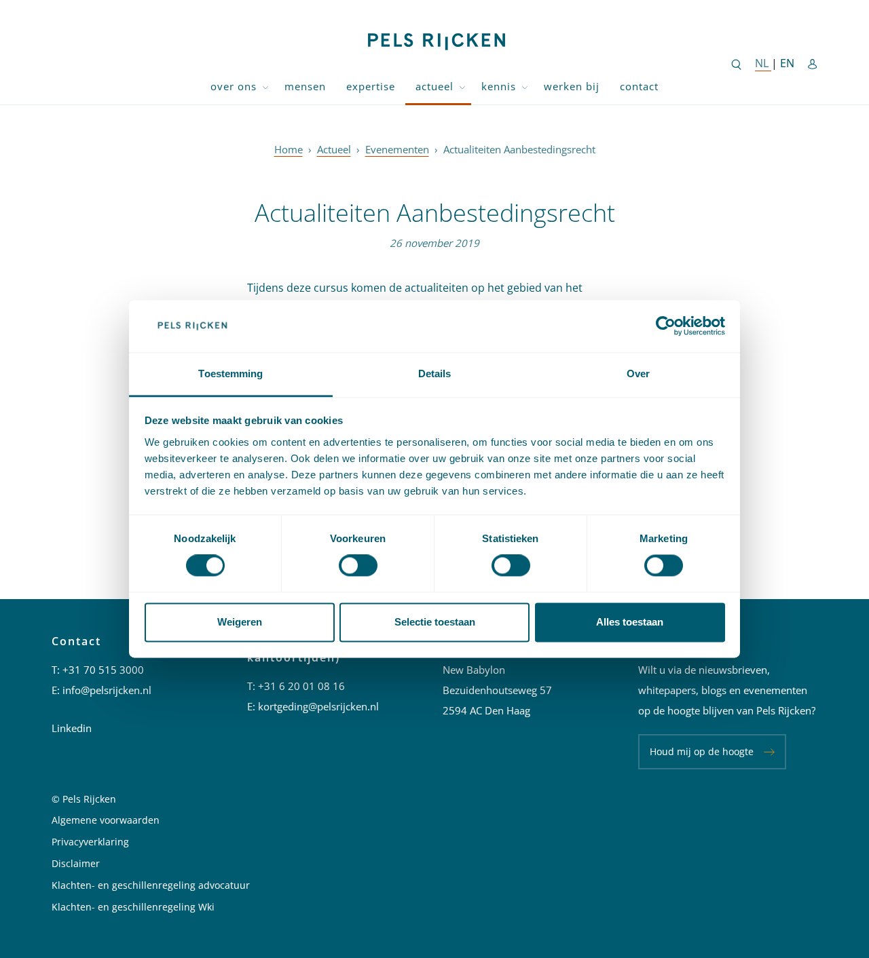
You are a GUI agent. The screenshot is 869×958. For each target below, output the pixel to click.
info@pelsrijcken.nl (106, 690)
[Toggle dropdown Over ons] (265, 86)
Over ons (233, 86)
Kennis (498, 86)
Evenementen (397, 149)
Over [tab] (638, 373)
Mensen (305, 86)
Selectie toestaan (434, 622)
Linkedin (72, 728)
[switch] (358, 566)
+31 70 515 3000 (103, 669)
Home (288, 149)
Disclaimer (76, 863)
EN (787, 63)
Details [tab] (434, 373)
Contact (639, 86)
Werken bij (571, 86)
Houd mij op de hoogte (702, 751)
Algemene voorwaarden (106, 819)
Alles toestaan (629, 622)
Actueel (434, 86)
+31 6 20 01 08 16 (301, 686)
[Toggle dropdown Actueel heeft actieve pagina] (462, 86)
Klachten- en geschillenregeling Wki (133, 906)
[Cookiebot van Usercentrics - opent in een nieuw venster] (665, 326)
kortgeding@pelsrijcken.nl (318, 706)
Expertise (370, 86)
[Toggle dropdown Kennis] (524, 86)
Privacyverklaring (90, 841)
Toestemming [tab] (230, 373)
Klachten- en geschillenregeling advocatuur (151, 885)
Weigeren (239, 622)
